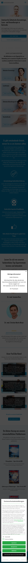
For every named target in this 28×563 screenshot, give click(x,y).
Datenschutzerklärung (18, 520)
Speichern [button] (14, 543)
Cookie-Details (5, 559)
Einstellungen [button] (20, 521)
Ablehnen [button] (14, 550)
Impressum (23, 559)
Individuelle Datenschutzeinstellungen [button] (14, 554)
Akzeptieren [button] (14, 546)
